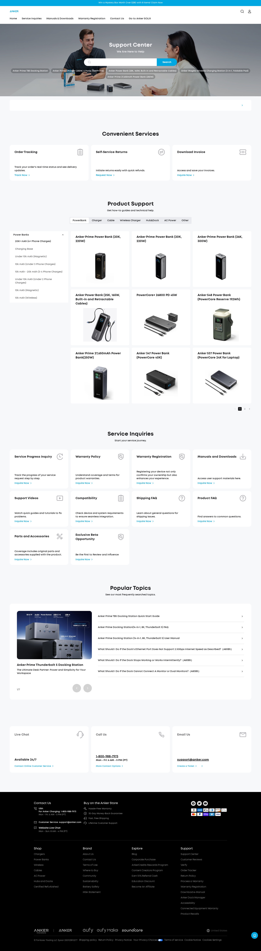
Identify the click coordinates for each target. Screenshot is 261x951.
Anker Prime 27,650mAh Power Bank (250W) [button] (130, 76)
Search (167, 62)
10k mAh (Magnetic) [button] (27, 290)
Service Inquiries (32, 18)
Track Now (20, 175)
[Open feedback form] (254, 935)
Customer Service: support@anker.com (60, 822)
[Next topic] (87, 688)
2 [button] (244, 409)
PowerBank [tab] (79, 220)
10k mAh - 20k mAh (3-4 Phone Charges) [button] (38, 271)
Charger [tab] (97, 220)
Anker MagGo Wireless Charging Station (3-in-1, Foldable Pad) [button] (214, 70)
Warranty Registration (91, 18)
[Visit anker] (65, 930)
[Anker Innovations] (41, 930)
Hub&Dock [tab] (152, 220)
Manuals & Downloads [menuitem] (59, 18)
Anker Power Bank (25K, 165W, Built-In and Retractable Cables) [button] (142, 70)
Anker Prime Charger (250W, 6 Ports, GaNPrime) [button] (78, 70)
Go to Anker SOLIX (140, 18)
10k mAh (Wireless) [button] (26, 297)
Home (13, 18)
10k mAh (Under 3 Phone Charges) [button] (35, 264)
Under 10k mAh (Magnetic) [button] (31, 256)
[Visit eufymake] (107, 930)
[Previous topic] (76, 688)
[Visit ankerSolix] (77, 930)
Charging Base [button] (24, 248)
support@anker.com (193, 760)
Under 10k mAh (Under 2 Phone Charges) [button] (33, 281)
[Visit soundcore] (132, 930)
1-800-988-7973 (107, 756)
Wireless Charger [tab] (130, 220)
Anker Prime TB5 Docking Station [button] (30, 70)
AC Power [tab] (170, 220)
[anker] (14, 11)
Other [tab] (185, 220)
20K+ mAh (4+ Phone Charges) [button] (33, 241)
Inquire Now (184, 175)
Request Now (104, 175)
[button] (39, 235)
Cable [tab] (110, 220)
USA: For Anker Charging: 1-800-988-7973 (57, 810)
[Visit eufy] (88, 930)
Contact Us (117, 18)
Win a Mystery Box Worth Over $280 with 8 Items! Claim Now (130, 2)
